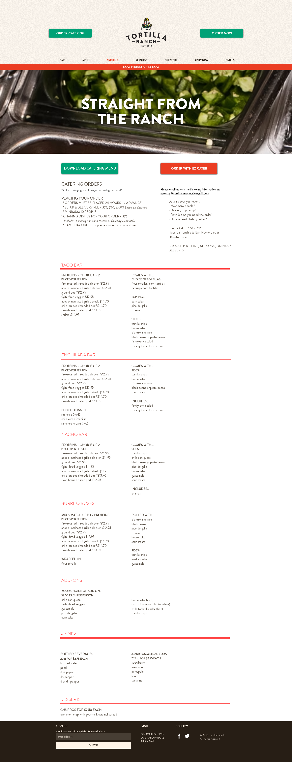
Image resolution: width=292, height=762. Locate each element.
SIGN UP (62, 726)
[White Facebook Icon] (179, 736)
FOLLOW (182, 726)
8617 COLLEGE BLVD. (152, 734)
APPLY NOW (151, 67)
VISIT (145, 726)
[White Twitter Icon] (187, 736)
